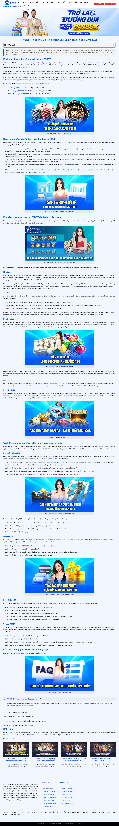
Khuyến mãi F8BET (68, 803)
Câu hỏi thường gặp (49, 794)
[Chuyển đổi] (5, 699)
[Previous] (3, 757)
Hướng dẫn (73, 2)
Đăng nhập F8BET (68, 791)
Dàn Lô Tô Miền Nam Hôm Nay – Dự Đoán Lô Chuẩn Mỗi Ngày (74, 760)
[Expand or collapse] (113, 45)
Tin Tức (27, 6)
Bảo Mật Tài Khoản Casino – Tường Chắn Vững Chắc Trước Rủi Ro (16, 760)
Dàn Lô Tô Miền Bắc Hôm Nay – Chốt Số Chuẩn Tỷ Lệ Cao (102, 760)
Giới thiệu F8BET (48, 788)
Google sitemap (48, 807)
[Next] (116, 757)
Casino (31, 2)
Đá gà (59, 2)
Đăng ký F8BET (67, 788)
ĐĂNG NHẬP (110, 4)
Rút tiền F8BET (67, 797)
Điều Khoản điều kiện (49, 803)
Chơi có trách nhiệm (49, 800)
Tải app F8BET (67, 800)
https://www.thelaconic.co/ (55, 463)
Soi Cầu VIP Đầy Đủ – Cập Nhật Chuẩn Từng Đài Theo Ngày (45, 760)
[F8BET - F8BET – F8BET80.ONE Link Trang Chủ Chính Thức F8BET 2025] (12, 3)
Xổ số (65, 2)
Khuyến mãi (84, 2)
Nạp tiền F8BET (67, 794)
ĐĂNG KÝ (99, 4)
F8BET (25, 2)
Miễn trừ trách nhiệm (49, 797)
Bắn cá (53, 2)
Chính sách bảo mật (49, 791)
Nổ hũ (38, 2)
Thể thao (45, 2)
